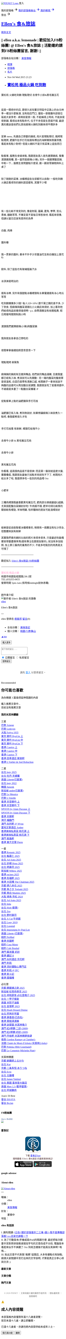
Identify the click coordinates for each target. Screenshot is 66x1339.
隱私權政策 (55, 1293)
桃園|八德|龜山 (28, 631)
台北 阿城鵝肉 (9, 1090)
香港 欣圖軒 (7, 941)
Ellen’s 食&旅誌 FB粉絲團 (25, 561)
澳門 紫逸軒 (7, 838)
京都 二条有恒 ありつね (14, 1068)
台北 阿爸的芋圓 (10, 1013)
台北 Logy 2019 (9, 922)
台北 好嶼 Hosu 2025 (12, 863)
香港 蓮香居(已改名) (12, 1017)
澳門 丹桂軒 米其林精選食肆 (16, 1036)
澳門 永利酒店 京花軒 (13, 959)
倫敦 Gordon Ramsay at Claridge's (18, 1039)
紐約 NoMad (7, 937)
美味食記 (25, 627)
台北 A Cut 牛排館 (11, 918)
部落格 (11, 68)
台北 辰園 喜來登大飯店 (14, 1083)
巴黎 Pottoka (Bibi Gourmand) (16, 1047)
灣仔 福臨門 (7, 820)
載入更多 (6, 642)
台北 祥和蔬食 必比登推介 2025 (18, 995)
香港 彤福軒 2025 (10, 878)
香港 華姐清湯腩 (10, 1021)
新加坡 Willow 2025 (11, 871)
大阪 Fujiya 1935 (9, 732)
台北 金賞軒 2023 (10, 1006)
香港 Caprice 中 (9, 751)
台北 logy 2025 (9, 772)
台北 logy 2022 (9, 783)
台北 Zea (5, 911)
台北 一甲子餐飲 (10, 999)
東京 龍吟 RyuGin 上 (12, 736)
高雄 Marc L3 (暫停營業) (14, 1086)
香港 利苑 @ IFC (10, 970)
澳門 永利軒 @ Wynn (12, 824)
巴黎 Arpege (7, 725)
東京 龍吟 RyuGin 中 (12, 740)
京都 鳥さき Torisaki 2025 (14, 889)
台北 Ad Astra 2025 (11, 859)
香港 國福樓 (7, 977)
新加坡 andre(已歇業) (12, 790)
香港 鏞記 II (7, 955)
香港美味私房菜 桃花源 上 (15, 831)
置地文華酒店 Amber (12, 827)
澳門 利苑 (6, 963)
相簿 (9, 64)
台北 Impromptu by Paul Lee (15, 930)
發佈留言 (6, 661)
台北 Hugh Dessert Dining (14, 1010)
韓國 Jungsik (7, 787)
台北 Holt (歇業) (9, 907)
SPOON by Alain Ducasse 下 (15, 812)
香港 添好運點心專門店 (13, 966)
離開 (18, 1333)
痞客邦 (18, 619)
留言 (24, 619)
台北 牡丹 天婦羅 (10, 776)
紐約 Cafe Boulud (10, 948)
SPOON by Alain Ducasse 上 (15, 809)
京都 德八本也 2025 (11, 885)
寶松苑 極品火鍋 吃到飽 (26, 85)
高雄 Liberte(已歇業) (12, 779)
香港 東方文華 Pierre (12, 842)
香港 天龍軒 (7, 816)
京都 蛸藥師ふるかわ (12, 1060)
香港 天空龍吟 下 (10, 805)
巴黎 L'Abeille (8, 798)
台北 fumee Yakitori (11, 1079)
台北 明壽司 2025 (10, 867)
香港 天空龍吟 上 (10, 801)
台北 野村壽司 (9, 915)
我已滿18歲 (7, 1333)
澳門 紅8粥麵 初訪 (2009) (14, 1032)
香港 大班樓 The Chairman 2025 (17, 882)
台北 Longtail (8, 926)
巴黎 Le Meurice (9, 794)
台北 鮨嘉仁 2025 (10, 856)
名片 (9, 72)
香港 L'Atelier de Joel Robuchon (17, 762)
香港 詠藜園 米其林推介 (14, 1024)
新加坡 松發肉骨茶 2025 (14, 991)
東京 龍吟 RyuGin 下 (12, 743)
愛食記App (35, 1155)
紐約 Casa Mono (9, 944)
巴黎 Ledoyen (8, 729)
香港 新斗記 (7, 974)
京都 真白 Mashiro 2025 (13, 893)
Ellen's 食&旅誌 (18, 24)
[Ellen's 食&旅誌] (2, 1122)
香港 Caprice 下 (9, 754)
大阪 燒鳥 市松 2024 (12, 896)
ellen (3, 601)
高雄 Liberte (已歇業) (12, 933)
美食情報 (26, 58)
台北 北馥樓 (7, 1075)
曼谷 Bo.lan (7, 1103)
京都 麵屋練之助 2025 (13, 988)
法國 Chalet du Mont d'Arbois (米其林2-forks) (24, 1043)
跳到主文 (6, 32)
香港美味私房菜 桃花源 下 (15, 835)
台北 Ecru (6, 1071)
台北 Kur (6, 1064)
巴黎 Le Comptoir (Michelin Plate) (18, 1050)
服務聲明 (33, 1296)
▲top (4, 636)
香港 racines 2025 (10, 874)
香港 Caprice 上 (9, 747)
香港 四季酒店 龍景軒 (13, 758)
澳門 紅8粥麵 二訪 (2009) (14, 1028)
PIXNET (14, 1293)
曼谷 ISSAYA (8, 1099)
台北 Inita (6, 904)
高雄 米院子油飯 (10, 1002)
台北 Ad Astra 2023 (11, 900)
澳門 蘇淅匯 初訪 (10, 952)
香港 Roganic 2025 (10, 852)
